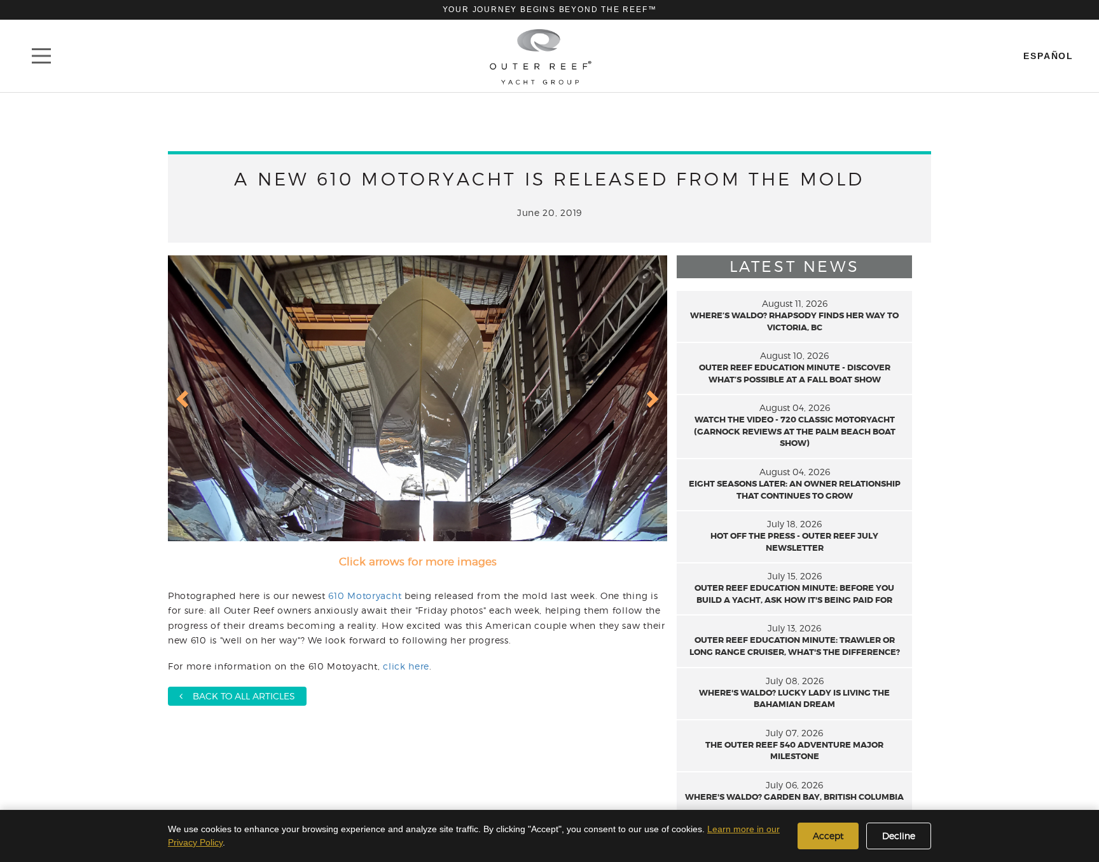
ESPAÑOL (1048, 56)
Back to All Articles (239, 695)
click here (406, 666)
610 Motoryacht (364, 595)
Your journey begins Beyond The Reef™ (550, 9)
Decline (898, 835)
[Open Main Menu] (41, 56)
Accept (828, 835)
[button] (184, 398)
